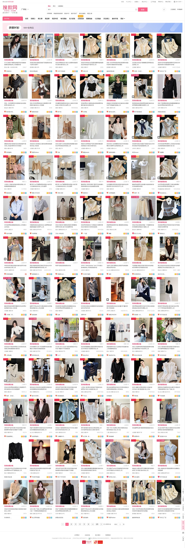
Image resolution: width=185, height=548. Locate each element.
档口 (54, 6)
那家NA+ (85, 193)
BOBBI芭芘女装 (138, 274)
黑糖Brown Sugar (61, 274)
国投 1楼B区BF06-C (163, 310)
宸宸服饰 (8, 152)
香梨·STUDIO (36, 193)
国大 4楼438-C (34, 310)
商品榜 (47, 18)
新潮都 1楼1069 (111, 67)
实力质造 (72, 18)
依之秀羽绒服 (36, 517)
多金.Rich (86, 355)
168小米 (85, 71)
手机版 (153, 1)
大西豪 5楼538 (85, 473)
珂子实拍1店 (163, 477)
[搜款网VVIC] (10, 9)
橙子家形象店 (138, 112)
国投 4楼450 (59, 310)
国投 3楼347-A (162, 351)
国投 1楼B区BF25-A (138, 310)
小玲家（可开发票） (10, 314)
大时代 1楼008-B (9, 270)
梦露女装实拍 (162, 112)
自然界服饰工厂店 (36, 436)
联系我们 (108, 535)
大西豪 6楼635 (136, 189)
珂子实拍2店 (163, 314)
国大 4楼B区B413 (137, 351)
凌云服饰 (136, 477)
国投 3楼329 (110, 189)
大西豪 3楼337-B (137, 432)
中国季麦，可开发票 (36, 233)
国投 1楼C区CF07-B (36, 513)
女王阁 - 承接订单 (87, 436)
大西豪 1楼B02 (8, 351)
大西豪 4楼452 (85, 351)
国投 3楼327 (84, 67)
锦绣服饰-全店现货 (36, 274)
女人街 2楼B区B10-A (36, 432)
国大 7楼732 (110, 351)
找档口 (33, 18)
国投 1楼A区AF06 (86, 392)
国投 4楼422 (135, 392)
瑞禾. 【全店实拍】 (10, 396)
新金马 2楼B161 (162, 270)
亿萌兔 (85, 112)
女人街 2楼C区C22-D (113, 392)
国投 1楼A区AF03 (137, 108)
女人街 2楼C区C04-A (164, 392)
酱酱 (110, 233)
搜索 (142, 10)
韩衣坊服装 (82, 13)
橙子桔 (59, 112)
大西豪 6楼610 (85, 189)
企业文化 (87, 535)
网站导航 (168, 1)
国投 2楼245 (84, 108)
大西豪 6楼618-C (60, 189)
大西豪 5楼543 (136, 67)
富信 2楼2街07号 (60, 351)
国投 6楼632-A (111, 473)
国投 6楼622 (7, 513)
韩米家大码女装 (10, 112)
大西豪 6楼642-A (86, 148)
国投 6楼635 (59, 67)
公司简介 (77, 535)
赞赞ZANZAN (112, 314)
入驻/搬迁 (173, 9)
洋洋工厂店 (163, 71)
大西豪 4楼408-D (35, 189)
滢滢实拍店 (163, 355)
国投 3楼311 (135, 473)
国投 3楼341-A (162, 229)
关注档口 (106, 18)
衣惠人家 (89, 13)
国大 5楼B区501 (34, 392)
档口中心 (144, 1)
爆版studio (86, 152)
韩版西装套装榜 (58, 13)
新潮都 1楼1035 (34, 67)
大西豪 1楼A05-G (86, 310)
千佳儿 (85, 396)
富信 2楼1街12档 (111, 229)
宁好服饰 (162, 396)
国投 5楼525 (59, 473)
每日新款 (64, 18)
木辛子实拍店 (61, 71)
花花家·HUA (163, 436)
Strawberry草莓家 (164, 193)
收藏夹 (137, 1)
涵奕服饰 (34, 314)
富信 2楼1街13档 (163, 432)
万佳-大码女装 (59, 233)
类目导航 (6, 18)
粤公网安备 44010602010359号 (99, 538)
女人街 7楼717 (59, 392)
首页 (122, 1)
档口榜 (40, 18)
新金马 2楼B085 (137, 229)
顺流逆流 (8, 193)
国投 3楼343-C (85, 229)
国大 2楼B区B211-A (61, 229)
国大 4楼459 (7, 189)
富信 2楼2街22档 (60, 270)
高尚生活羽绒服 (113, 112)
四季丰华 (83, 314)
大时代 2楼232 (136, 148)
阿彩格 (136, 396)
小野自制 (8, 355)
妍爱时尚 (136, 436)
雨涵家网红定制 (10, 436)
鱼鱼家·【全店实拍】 (87, 477)
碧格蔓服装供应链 (61, 396)
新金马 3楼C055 (9, 108)
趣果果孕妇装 (110, 71)
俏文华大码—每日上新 (162, 274)
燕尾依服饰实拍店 (113, 152)
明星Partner (35, 152)
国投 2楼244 (84, 432)
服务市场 (115, 18)
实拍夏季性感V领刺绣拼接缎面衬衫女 (143, 428)
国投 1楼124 (7, 392)
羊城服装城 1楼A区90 (164, 189)
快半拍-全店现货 (113, 477)
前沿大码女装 (138, 355)
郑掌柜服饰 (9, 274)
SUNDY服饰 (86, 274)
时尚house (135, 152)
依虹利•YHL (112, 355)
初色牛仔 (66, 13)
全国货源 (81, 18)
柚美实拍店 (35, 112)
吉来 (58, 314)
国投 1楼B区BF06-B (163, 473)
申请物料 (179, 9)
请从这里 (8, 1)
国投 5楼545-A (8, 432)
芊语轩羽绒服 (36, 477)
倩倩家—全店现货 (138, 314)
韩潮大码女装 (8, 477)
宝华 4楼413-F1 (162, 108)
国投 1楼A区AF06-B (35, 229)
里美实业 (8, 71)
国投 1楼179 (59, 148)
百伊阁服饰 (112, 193)
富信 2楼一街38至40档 (10, 67)
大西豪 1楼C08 (8, 310)
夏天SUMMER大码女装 (36, 396)
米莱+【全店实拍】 (138, 71)
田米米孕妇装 (34, 71)
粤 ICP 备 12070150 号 (80, 538)
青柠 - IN (136, 193)
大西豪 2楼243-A (35, 108)
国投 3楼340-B (8, 148)
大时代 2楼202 (85, 270)
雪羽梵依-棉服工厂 (36, 355)
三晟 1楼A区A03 (34, 473)
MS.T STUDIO (61, 477)
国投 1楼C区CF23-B (36, 270)
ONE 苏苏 (60, 193)
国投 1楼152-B (111, 108)
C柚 (58, 152)
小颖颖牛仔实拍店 (61, 436)
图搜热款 (89, 18)
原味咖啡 (111, 436)
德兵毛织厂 (74, 13)
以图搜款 (60, 6)
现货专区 (55, 18)
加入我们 (97, 535)
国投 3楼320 (161, 148)
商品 (49, 6)
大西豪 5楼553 (162, 67)
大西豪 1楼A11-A (111, 148)
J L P (58, 355)
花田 (110, 274)
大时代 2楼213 (8, 229)
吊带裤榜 (49, 13)
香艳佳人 (162, 233)
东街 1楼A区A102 (60, 432)
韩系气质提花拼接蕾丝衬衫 (63, 265)
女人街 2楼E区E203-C (138, 270)
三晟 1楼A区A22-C (112, 432)
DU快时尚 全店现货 (8, 517)
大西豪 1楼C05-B (35, 148)
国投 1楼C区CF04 (35, 351)
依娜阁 (162, 152)
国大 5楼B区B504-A (10, 473)
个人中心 (128, 1)
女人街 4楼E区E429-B (113, 270)
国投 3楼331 (59, 108)
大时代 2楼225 (111, 310)
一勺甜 (85, 233)
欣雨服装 (109, 396)
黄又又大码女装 (138, 233)
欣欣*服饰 (9, 233)
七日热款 (98, 18)
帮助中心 (160, 1)
